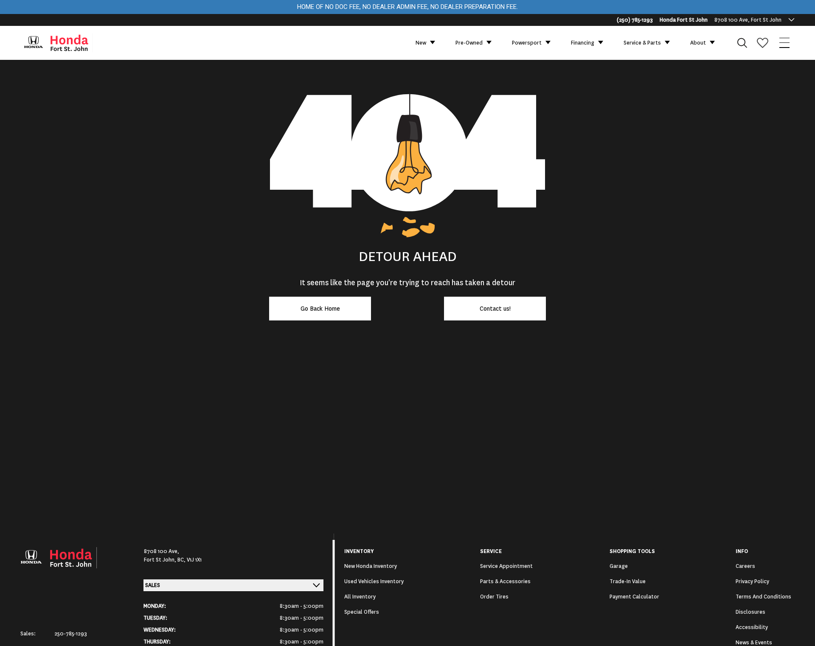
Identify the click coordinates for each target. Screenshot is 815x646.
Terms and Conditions (763, 596)
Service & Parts (642, 42)
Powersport (527, 42)
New (421, 42)
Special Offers (361, 612)
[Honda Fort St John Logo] (62, 42)
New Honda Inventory (370, 566)
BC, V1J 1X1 (189, 559)
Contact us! (495, 308)
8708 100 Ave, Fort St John (747, 20)
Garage (619, 566)
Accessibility (752, 627)
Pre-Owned (469, 42)
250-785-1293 (70, 633)
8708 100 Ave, (161, 551)
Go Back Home (320, 308)
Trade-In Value (628, 581)
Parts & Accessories (505, 581)
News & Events (754, 642)
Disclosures (750, 612)
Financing (582, 42)
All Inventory (360, 596)
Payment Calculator (634, 596)
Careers (745, 566)
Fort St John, (160, 559)
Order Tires (494, 596)
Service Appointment (506, 566)
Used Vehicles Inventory (374, 581)
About (698, 42)
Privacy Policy (752, 581)
